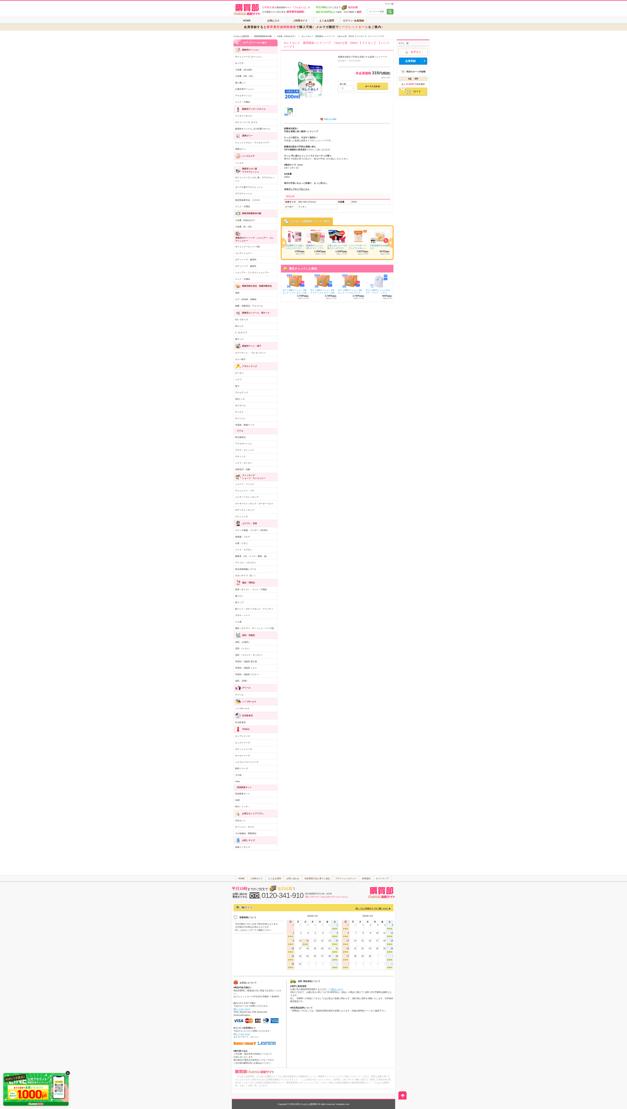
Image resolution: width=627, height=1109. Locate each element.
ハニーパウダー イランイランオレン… (358, 246)
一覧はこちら (336, 989)
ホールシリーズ (242, 755)
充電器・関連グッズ (244, 425)
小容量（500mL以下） (287, 36)
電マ (237, 386)
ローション (240, 418)
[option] (337, 242)
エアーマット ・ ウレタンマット (250, 353)
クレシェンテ (241, 516)
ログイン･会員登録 (353, 20)
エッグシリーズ (242, 742)
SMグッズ (240, 399)
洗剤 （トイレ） (243, 648)
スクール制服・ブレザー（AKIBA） (252, 530)
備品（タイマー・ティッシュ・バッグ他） (255, 628)
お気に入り (273, 20)
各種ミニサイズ (242, 847)
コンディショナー (243, 253)
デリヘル (239, 694)
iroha (237, 781)
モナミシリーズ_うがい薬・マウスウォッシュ (254, 179)
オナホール (240, 405)
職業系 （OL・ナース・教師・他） (251, 556)
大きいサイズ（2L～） (246, 575)
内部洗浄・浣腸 (242, 469)
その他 (238, 775)
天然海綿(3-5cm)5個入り (379, 246)
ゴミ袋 (238, 622)
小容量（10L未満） (244, 70)
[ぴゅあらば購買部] (247, 9)
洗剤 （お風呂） (243, 642)
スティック (240, 456)
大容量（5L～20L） (244, 226)
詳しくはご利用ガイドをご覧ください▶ (373, 908)
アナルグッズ (241, 392)
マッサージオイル (243, 116)
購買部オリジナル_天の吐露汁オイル (252, 129)
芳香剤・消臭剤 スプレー (247, 674)
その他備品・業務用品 (245, 833)
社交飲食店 (240, 722)
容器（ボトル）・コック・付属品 (251, 589)
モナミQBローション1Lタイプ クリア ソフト (378, 291)
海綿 (237, 293)
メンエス (239, 163)
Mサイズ (239, 326)
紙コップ (239, 602)
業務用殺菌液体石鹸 (263, 36)
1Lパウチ (239, 63)
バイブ (238, 379)
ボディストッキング (244, 510)
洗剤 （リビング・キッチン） (249, 655)
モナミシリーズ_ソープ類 (247, 246)
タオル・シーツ (242, 615)
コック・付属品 (242, 102)
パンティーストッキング (246, 497)
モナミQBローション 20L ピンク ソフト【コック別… (295, 291)
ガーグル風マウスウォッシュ (249, 187)
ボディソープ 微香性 (245, 266)
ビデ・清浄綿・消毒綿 (245, 299)
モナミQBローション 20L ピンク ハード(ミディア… (350, 291)
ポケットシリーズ (243, 749)
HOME (247, 20)
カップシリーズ (242, 736)
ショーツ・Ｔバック (244, 484)
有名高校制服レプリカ (245, 569)
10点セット (240, 820)
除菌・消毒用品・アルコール (249, 306)
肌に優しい (240, 82)
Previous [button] (282, 243)
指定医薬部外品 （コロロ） (248, 200)
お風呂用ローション (244, 89)
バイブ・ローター (243, 463)
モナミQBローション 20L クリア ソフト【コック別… (323, 291)
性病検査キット (242, 793)
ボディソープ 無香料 (245, 259)
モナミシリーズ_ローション (248, 56)
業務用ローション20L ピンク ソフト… (316, 246)
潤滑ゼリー (240, 149)
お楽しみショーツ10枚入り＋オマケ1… (337, 246)
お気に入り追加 (330, 119)
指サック (239, 339)
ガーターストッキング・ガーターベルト (254, 503)
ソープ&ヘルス (242, 708)
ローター (239, 373)
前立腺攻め (240, 437)
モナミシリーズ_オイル (246, 122)
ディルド (239, 412)
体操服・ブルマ (242, 537)
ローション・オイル (244, 827)
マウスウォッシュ (243, 193)
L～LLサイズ (241, 332)
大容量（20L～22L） (245, 76)
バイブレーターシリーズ (246, 762)
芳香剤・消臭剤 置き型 (246, 661)
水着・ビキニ (241, 543)
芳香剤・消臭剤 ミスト (246, 668)
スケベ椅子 (240, 359)
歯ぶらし (239, 596)
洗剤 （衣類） (242, 681)
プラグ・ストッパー (244, 450)
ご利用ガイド (300, 20)
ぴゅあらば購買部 (241, 36)
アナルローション (243, 95)
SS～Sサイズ (241, 319)
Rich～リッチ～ (242, 806)
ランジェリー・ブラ (244, 490)
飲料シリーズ (241, 768)
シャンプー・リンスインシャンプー (252, 272)
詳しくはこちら (241, 1009)
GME (237, 800)
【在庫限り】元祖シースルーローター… (294, 246)
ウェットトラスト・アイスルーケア (252, 142)
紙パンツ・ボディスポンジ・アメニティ (254, 609)
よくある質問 (326, 20)
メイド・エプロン (243, 549)
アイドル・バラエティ (245, 562)
